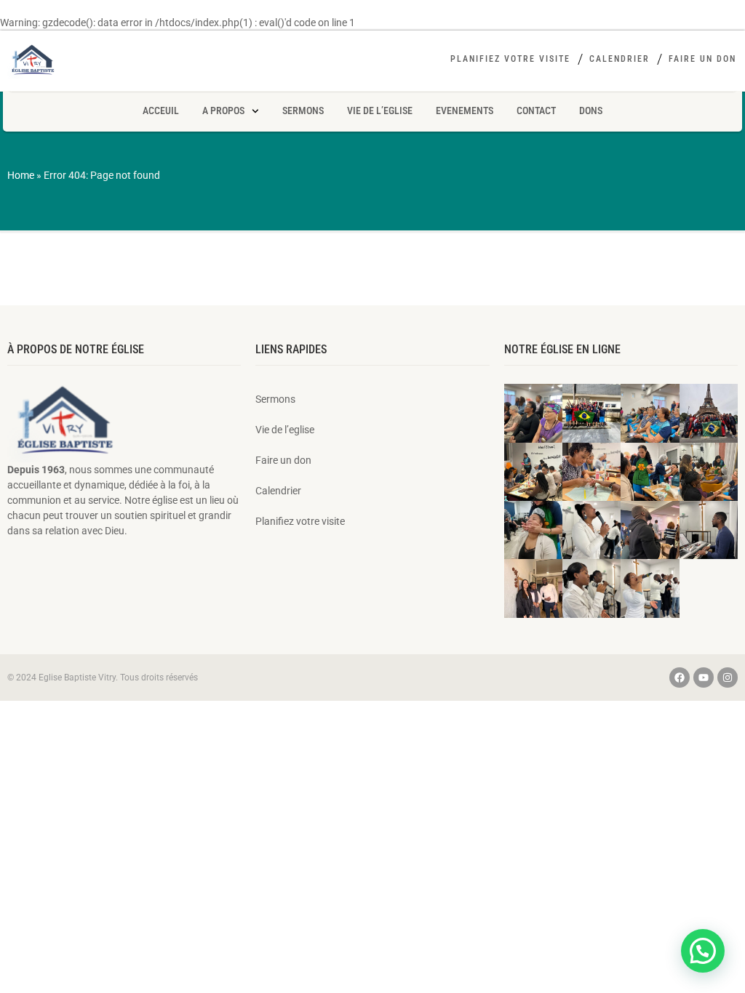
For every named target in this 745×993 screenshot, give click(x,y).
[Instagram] (727, 677)
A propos (223, 110)
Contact (536, 110)
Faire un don (702, 59)
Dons (590, 110)
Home (20, 175)
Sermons (303, 110)
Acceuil (161, 110)
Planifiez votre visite (510, 59)
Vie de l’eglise (380, 110)
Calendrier (619, 59)
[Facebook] (679, 677)
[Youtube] (703, 677)
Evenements (464, 110)
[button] (703, 951)
